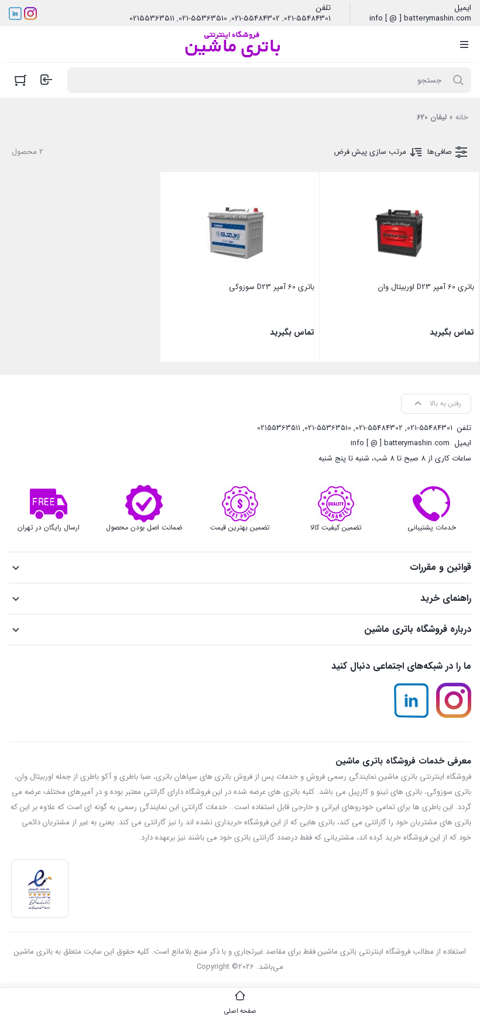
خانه (461, 117)
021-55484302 (255, 18)
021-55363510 (203, 18)
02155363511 (151, 18)
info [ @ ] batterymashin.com (420, 18)
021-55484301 (307, 18)
